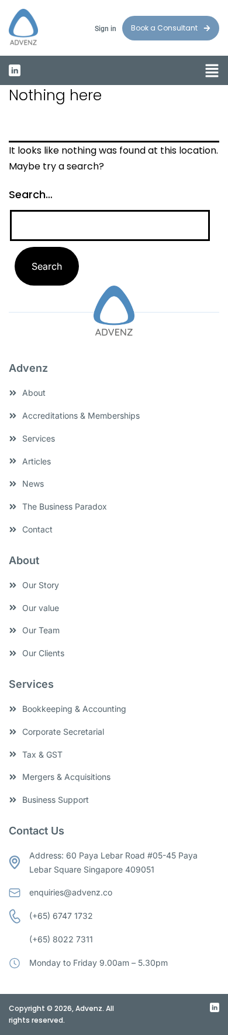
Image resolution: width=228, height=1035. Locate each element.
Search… (31, 194)
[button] (212, 71)
